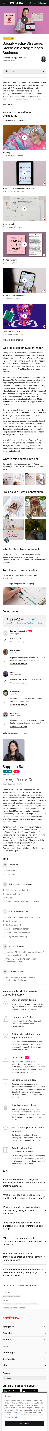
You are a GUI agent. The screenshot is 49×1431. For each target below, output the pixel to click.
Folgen (9, 780)
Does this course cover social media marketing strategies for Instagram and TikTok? (23, 1225)
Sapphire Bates (19, 58)
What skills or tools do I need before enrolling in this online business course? (23, 1196)
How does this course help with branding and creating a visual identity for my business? (22, 1256)
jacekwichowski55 (18, 631)
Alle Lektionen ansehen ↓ (14, 340)
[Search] (30, 3)
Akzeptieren (24, 1423)
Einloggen (41, 3)
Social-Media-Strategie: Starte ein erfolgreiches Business (23, 48)
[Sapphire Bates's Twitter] (25, 780)
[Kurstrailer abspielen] (24, 20)
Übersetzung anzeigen (18, 642)
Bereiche (7, 1333)
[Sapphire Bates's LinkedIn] (30, 780)
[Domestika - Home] (24, 1318)
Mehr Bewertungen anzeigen (15, 733)
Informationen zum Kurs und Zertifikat (20, 1285)
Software (7, 1339)
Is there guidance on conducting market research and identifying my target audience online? (23, 1272)
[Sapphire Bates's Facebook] (21, 780)
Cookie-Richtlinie (11, 1417)
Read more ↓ (9, 104)
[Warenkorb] (35, 3)
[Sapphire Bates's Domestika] (17, 780)
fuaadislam (15, 691)
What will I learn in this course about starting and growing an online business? (21, 1210)
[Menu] (4, 3)
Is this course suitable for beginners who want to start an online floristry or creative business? (22, 1182)
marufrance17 (16, 650)
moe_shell (14, 713)
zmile (12, 672)
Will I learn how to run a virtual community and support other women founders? (22, 1241)
